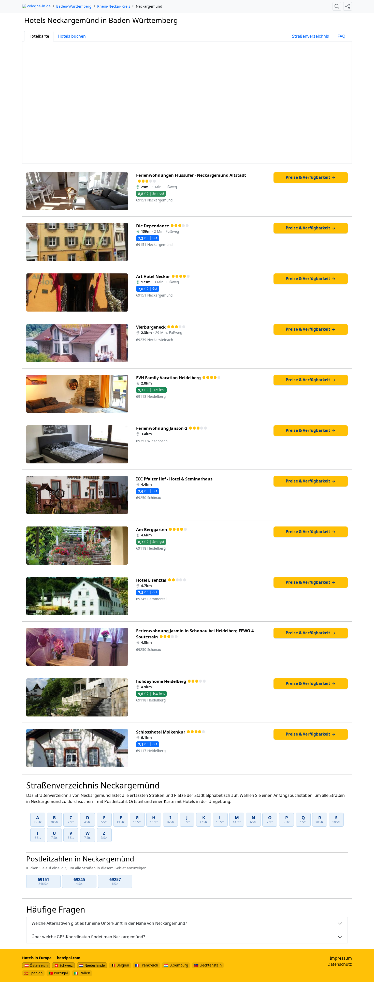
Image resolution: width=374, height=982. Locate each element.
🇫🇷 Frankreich (146, 965)
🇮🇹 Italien (82, 973)
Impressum (341, 958)
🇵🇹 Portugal (58, 973)
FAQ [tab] (342, 36)
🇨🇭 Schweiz (63, 965)
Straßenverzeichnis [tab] (310, 36)
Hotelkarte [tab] (38, 36)
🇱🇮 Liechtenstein (208, 965)
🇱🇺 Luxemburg (176, 965)
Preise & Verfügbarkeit (311, 177)
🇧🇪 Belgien (120, 965)
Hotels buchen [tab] (72, 36)
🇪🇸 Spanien (33, 973)
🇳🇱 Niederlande (92, 965)
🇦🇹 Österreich (36, 965)
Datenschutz (339, 964)
